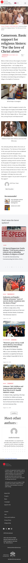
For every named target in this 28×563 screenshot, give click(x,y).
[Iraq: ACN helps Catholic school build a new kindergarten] (7, 201)
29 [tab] (16, 449)
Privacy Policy (7, 520)
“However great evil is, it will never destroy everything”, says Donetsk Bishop (13, 345)
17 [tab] (14, 447)
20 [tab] (20, 447)
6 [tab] (16, 267)
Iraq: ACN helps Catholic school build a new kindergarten (17, 201)
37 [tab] (9, 451)
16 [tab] (12, 447)
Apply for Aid (7, 505)
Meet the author (10, 189)
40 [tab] (16, 451)
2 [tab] (7, 267)
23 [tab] (3, 449)
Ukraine (13, 340)
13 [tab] (5, 447)
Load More (14, 413)
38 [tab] (12, 451)
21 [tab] (22, 447)
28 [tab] (14, 449)
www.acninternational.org (14, 547)
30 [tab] (18, 449)
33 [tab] (24, 449)
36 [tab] (7, 451)
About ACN (7, 493)
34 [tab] (3, 451)
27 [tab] (12, 449)
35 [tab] (5, 451)
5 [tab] (14, 267)
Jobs (5, 514)
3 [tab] (9, 267)
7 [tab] (18, 267)
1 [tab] (5, 267)
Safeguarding (7, 523)
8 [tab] (20, 267)
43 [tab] (22, 451)
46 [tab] (15, 453)
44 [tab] (24, 451)
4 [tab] (12, 267)
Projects (7, 26)
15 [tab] (9, 447)
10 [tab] (22, 446)
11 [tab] (24, 446)
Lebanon (10, 383)
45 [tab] (13, 453)
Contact (6, 511)
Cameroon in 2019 (15, 206)
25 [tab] (7, 449)
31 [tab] (20, 449)
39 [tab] (14, 451)
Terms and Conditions (9, 517)
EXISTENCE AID (14, 26)
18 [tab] (16, 447)
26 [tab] (9, 449)
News (5, 245)
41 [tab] (18, 451)
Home (2, 26)
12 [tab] (3, 447)
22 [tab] (24, 447)
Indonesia (11, 294)
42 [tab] (20, 451)
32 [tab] (22, 449)
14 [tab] (7, 447)
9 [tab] (22, 267)
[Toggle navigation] (25, 3)
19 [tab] (18, 447)
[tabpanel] (14, 245)
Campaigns (7, 502)
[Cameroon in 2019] (7, 207)
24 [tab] (5, 449)
